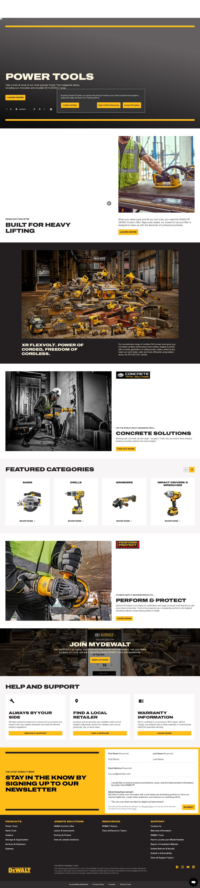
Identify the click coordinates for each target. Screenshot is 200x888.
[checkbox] (109, 784)
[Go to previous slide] (186, 469)
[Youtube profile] (188, 867)
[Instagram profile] (182, 867)
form (134, 809)
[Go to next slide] (192, 469)
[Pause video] (109, 203)
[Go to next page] (44, 109)
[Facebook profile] (177, 867)
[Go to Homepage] (19, 870)
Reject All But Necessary (109, 105)
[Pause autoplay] (51, 109)
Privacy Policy (147, 806)
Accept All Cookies (132, 105)
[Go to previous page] (6, 109)
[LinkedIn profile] (193, 867)
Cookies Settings (70, 105)
